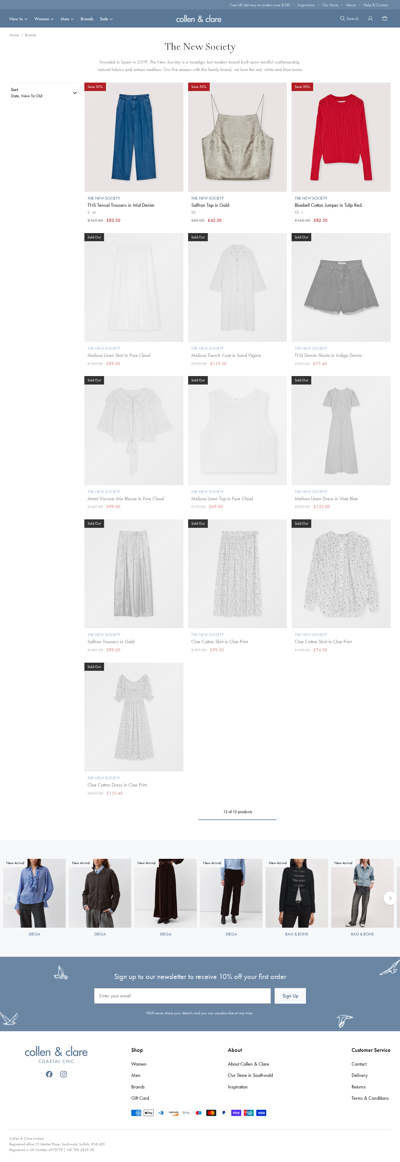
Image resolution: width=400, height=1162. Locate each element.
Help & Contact (375, 5)
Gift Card (140, 1098)
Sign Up (290, 995)
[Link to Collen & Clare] (56, 1055)
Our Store (330, 5)
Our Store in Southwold (250, 1075)
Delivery (360, 1075)
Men (65, 19)
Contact (359, 1064)
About (351, 5)
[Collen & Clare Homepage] (200, 18)
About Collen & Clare (248, 1064)
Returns (359, 1086)
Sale (104, 19)
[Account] (370, 18)
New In (16, 19)
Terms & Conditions (370, 1098)
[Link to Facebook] (49, 1074)
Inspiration (306, 5)
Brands (87, 19)
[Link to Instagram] (63, 1074)
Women (41, 19)
